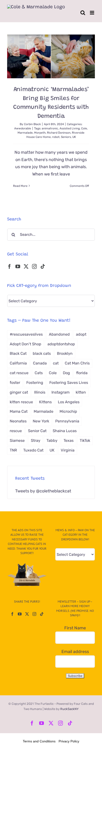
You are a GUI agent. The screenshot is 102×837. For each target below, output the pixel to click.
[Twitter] (26, 266)
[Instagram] (34, 266)
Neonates (18, 421)
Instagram (60, 392)
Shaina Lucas (65, 431)
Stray (35, 440)
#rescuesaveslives (26, 334)
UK (74, 137)
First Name (75, 628)
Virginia (67, 450)
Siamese (17, 440)
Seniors (66, 137)
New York (41, 421)
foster (15, 382)
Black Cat (18, 353)
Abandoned (59, 334)
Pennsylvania (67, 421)
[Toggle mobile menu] (92, 12)
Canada (40, 363)
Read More (20, 186)
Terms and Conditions (39, 741)
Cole (84, 128)
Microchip (68, 411)
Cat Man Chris (77, 363)
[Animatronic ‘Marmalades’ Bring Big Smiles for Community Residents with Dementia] (51, 56)
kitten (81, 392)
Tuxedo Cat (33, 450)
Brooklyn (65, 353)
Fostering (34, 382)
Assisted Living (70, 128)
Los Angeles (68, 402)
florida (82, 373)
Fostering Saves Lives (68, 382)
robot (56, 137)
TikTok (85, 440)
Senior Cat (37, 431)
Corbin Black (32, 124)
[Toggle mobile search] (82, 12)
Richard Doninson (58, 132)
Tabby (51, 440)
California (18, 363)
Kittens (45, 402)
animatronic (50, 128)
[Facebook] (9, 266)
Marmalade (25, 132)
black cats (42, 353)
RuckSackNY (69, 709)
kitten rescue (21, 402)
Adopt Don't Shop (25, 344)
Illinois (39, 392)
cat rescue (19, 373)
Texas (69, 440)
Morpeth (40, 132)
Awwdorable (22, 128)
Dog (66, 373)
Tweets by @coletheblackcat (43, 491)
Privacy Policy (69, 741)
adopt (81, 334)
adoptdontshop (61, 344)
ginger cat (19, 392)
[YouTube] (17, 266)
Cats (39, 373)
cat (56, 363)
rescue (16, 431)
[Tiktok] (42, 266)
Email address (75, 651)
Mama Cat (19, 411)
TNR (13, 450)
